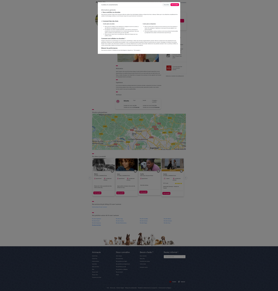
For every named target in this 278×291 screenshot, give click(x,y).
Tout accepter (175, 4)
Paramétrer (166, 4)
